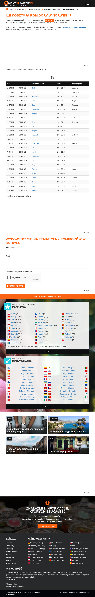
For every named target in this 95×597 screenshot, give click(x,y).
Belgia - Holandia (27, 373)
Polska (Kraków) (36, 560)
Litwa (67, 317)
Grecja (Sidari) (56, 551)
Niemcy (13, 317)
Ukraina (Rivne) (78, 554)
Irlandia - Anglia (27, 385)
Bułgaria (41, 322)
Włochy (13, 337)
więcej (47, 352)
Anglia (12, 319)
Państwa (9, 543)
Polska (13, 314)
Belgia (67, 319)
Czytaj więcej (10, 579)
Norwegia (14, 334)
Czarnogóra (69, 325)
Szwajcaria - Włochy (27, 400)
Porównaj (9, 549)
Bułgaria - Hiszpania (68, 391)
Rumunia (68, 328)
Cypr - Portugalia (68, 368)
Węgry (40, 337)
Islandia (40, 334)
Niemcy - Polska (27, 371)
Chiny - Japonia (68, 373)
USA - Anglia (68, 400)
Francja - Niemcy (27, 394)
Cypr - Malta (68, 379)
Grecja (40, 314)
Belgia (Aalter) (77, 563)
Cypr (67, 331)
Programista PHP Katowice (79, 592)
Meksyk (75, 560)
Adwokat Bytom (11, 584)
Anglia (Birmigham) (58, 557)
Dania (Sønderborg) (37, 549)
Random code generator (15, 586)
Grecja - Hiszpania (27, 368)
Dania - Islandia (68, 385)
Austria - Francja (27, 379)
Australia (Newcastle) (80, 549)
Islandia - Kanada (27, 376)
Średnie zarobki (11, 551)
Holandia (13, 325)
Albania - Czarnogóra (27, 388)
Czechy (41, 317)
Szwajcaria (69, 314)
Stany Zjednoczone (45, 325)
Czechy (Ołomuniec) (37, 546)
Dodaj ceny (10, 546)
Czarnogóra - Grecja (68, 394)
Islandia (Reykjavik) (79, 557)
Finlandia (68, 337)
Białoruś (68, 334)
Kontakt (8, 560)
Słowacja (68, 340)
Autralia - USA (68, 376)
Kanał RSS (12, 563)
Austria (67, 322)
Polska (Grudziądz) (37, 557)
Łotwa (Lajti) (34, 563)
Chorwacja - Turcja (68, 371)
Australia (41, 340)
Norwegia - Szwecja (27, 397)
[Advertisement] (47, 475)
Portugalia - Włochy (68, 397)
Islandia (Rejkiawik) (58, 549)
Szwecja (13, 343)
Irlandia (13, 328)
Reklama (9, 554)
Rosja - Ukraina (68, 382)
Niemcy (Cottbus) (36, 543)
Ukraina (41, 319)
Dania (12, 322)
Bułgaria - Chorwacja (27, 391)
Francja (40, 331)
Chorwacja (14, 331)
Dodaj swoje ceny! (47, 526)
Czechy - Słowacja (68, 388)
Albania (40, 343)
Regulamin (10, 557)
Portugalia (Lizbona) (58, 560)
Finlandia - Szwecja (27, 382)
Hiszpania (14, 340)
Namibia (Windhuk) (79, 551)
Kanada (40, 328)
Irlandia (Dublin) (57, 554)
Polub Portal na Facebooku (47, 297)
